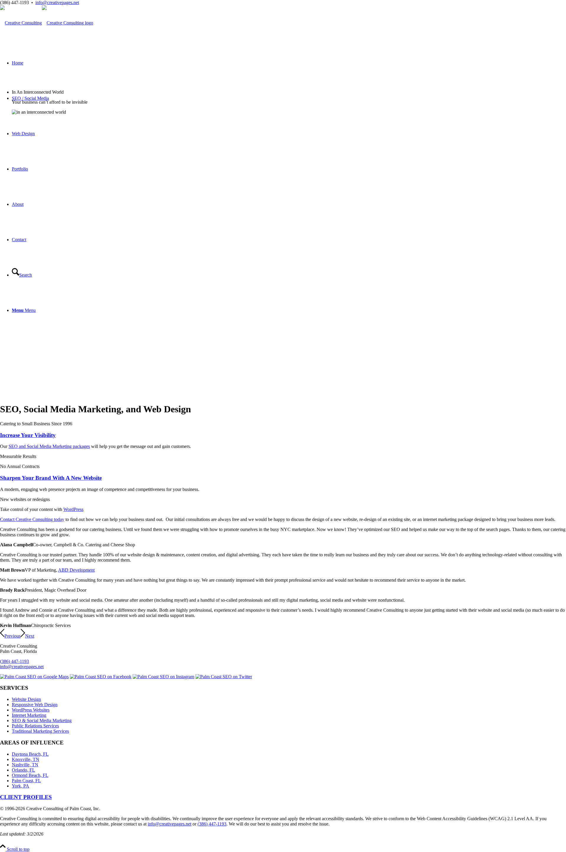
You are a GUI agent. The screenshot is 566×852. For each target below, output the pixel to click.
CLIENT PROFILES (26, 797)
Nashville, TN (25, 764)
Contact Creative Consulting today (32, 519)
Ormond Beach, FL (30, 775)
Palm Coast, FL (26, 780)
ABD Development (76, 570)
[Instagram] (163, 676)
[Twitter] (223, 676)
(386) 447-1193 (14, 661)
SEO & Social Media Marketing (42, 720)
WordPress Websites (31, 709)
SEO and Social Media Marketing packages (49, 446)
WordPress (73, 509)
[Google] (34, 676)
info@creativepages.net (57, 2)
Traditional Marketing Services (40, 731)
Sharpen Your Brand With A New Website (51, 478)
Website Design (26, 699)
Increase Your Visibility (28, 435)
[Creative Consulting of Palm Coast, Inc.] (46, 22)
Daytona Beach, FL (30, 754)
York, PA (20, 785)
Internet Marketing (29, 715)
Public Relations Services (35, 725)
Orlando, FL (23, 769)
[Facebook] (100, 676)
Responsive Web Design (34, 704)
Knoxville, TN (25, 759)
